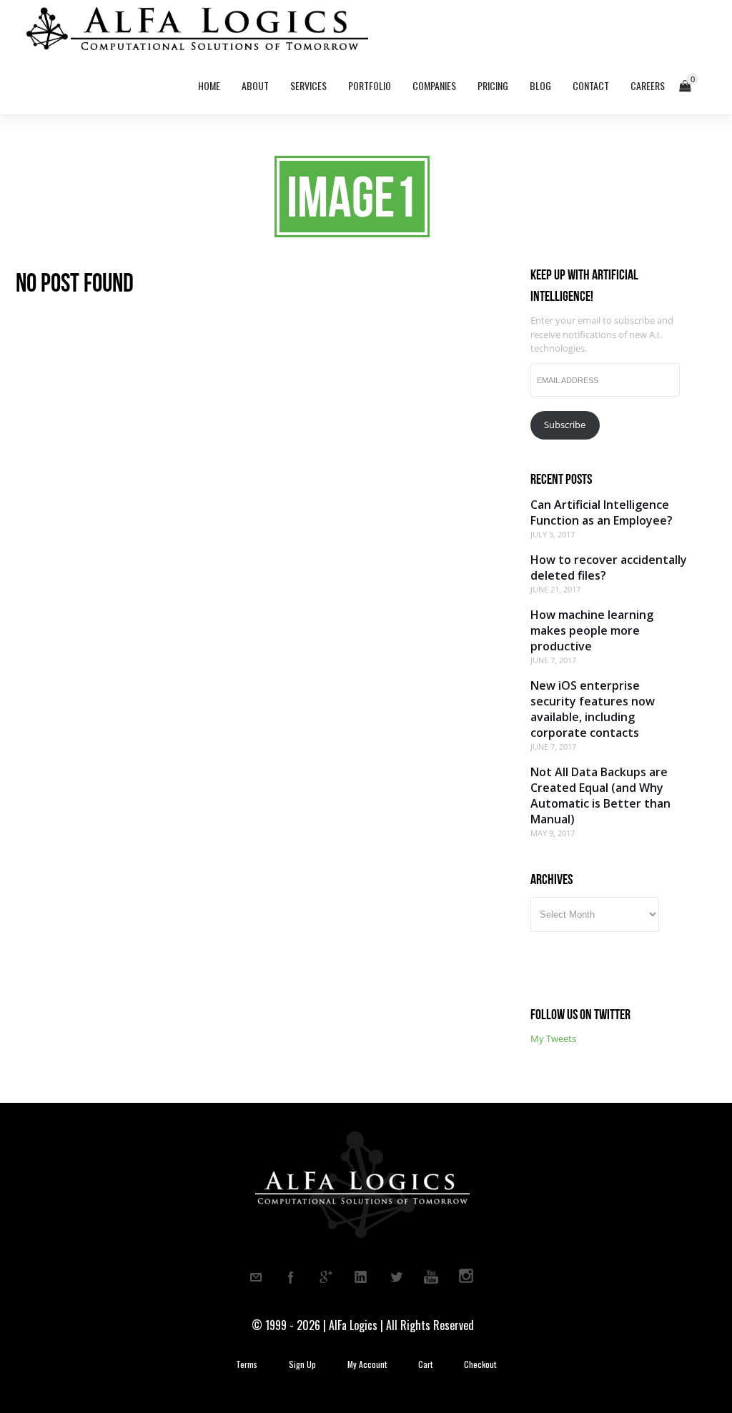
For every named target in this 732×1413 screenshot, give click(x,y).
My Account (367, 1364)
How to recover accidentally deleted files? (608, 567)
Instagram (466, 1277)
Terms (246, 1364)
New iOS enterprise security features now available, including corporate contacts (592, 709)
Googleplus (326, 1277)
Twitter (396, 1277)
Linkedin (361, 1277)
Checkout (480, 1364)
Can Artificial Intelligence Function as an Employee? (601, 512)
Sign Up (302, 1364)
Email (256, 1277)
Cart (425, 1364)
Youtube (431, 1277)
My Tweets (553, 1038)
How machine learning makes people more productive (591, 630)
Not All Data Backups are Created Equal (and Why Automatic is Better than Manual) (600, 795)
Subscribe (564, 424)
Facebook (291, 1277)
